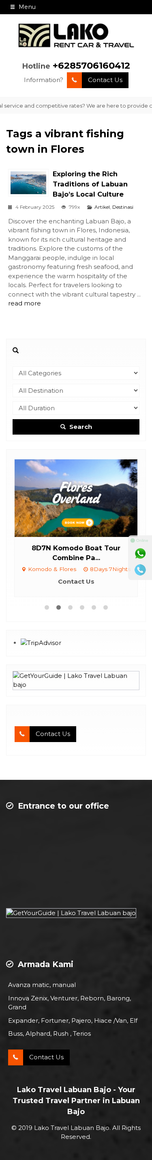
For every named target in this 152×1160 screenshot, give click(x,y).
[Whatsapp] (140, 554)
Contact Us (105, 80)
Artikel (102, 207)
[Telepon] (140, 570)
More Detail (108, 497)
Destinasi (122, 207)
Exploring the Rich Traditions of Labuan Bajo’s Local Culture (90, 184)
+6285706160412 (91, 65)
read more (24, 303)
